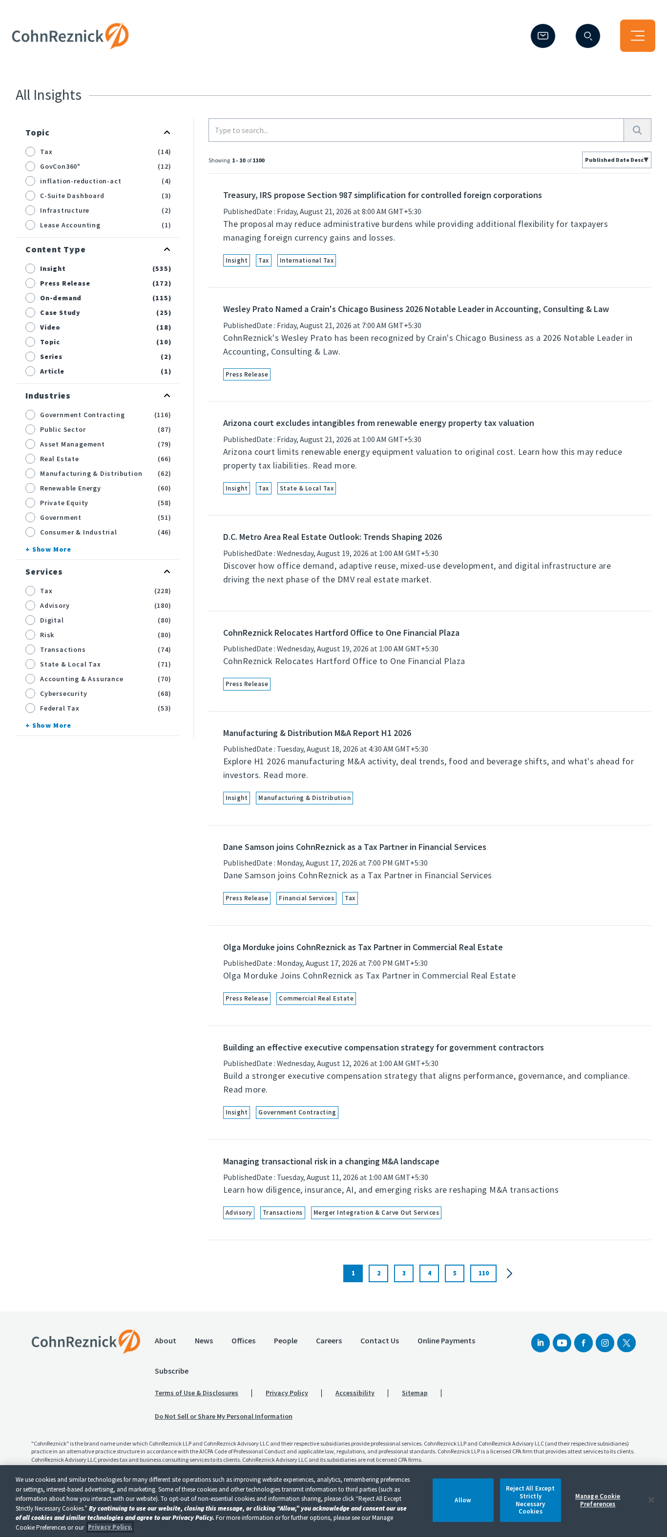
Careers (329, 1340)
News (204, 1340)
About (165, 1340)
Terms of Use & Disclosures (196, 1392)
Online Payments (446, 1340)
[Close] (651, 1500)
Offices (243, 1340)
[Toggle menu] (637, 36)
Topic (37, 132)
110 (484, 1273)
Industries (48, 395)
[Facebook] (583, 1343)
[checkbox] (30, 151)
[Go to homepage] (86, 1341)
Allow (463, 1500)
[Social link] (540, 1343)
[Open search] (588, 35)
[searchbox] (416, 130)
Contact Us (379, 1340)
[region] (333, 1501)
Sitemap (415, 1392)
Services (44, 571)
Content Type (55, 249)
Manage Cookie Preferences (598, 1500)
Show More (51, 549)
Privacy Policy (287, 1392)
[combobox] (616, 160)
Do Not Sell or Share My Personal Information (223, 1416)
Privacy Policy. (110, 1527)
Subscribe (171, 1371)
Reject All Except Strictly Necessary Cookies (530, 1500)
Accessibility (355, 1392)
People (285, 1340)
